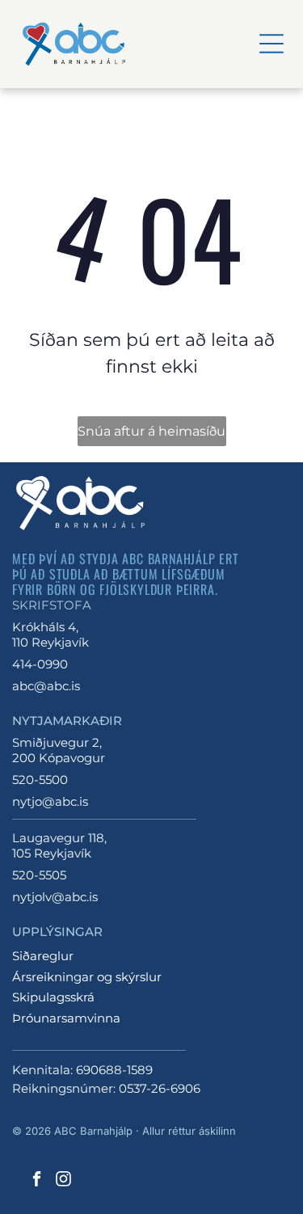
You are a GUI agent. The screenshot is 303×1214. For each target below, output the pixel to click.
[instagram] (63, 1180)
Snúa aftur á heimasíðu (151, 431)
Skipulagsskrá (53, 997)
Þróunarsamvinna (66, 1018)
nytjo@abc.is (50, 801)
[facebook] (36, 1180)
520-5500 (40, 779)
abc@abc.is (46, 685)
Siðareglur (43, 955)
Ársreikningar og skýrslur (87, 976)
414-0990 (40, 664)
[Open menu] (271, 44)
